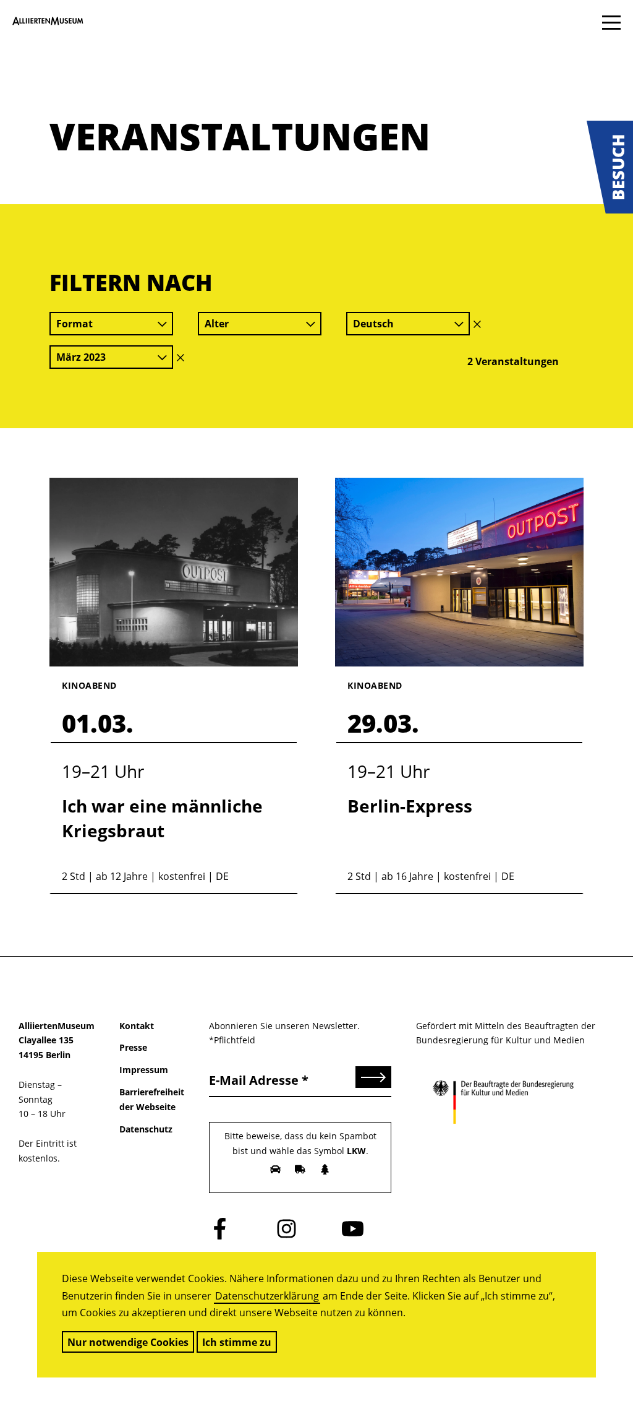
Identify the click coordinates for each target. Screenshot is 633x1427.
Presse (133, 1047)
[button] (610, 167)
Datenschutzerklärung (267, 1296)
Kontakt (136, 1026)
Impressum (143, 1070)
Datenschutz (145, 1129)
